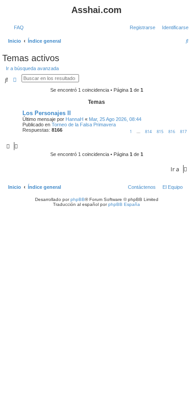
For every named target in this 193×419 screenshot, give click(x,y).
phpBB (77, 199)
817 (183, 131)
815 (160, 131)
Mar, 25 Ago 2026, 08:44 (115, 119)
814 (148, 131)
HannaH (74, 119)
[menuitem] (17, 27)
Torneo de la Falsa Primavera (84, 124)
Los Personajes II (46, 113)
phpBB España (124, 204)
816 (171, 131)
